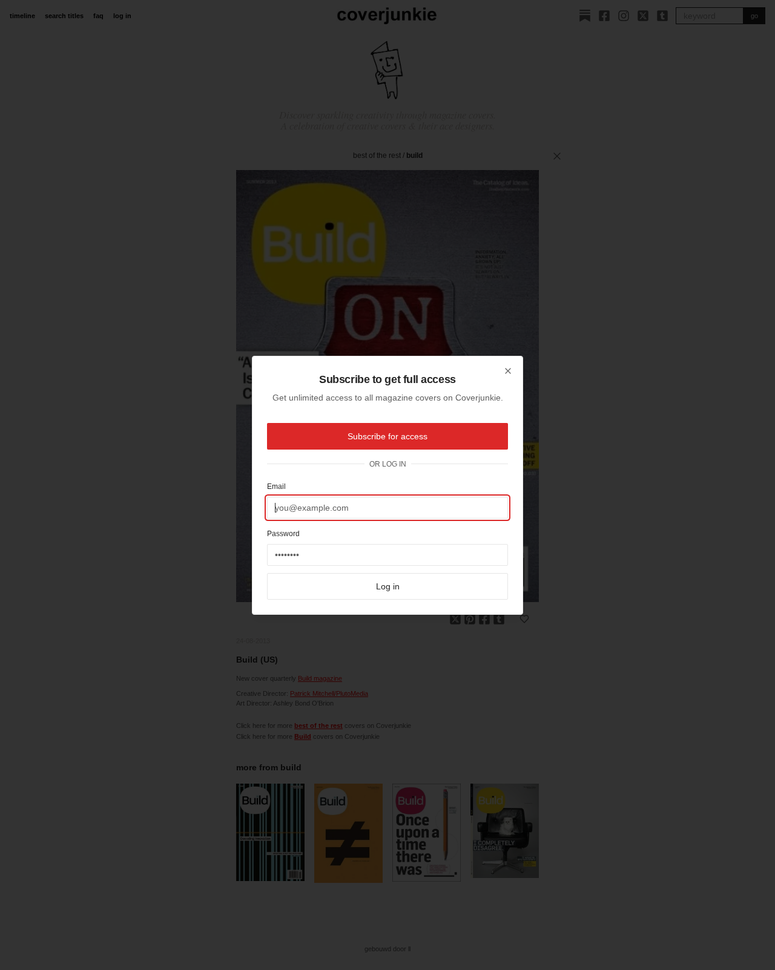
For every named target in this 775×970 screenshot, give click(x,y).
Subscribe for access (387, 436)
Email (276, 486)
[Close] (508, 371)
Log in (388, 586)
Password (283, 533)
